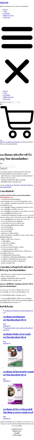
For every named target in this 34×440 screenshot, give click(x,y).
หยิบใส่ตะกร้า (4, 168)
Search (1, 102)
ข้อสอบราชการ (17, 431)
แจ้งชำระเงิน (6, 17)
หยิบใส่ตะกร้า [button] (7, 326)
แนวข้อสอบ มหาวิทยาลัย (13, 142)
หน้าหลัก (2, 142)
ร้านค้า (5, 11)
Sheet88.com (3, 438)
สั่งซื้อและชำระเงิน (8, 15)
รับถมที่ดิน (17, 433)
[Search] (19, 102)
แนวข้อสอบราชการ (17, 429)
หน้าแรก (5, 9)
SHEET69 (4, 3)
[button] (17, 54)
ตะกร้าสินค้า (6, 13)
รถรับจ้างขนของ (17, 435)
